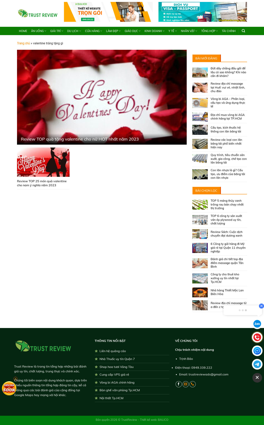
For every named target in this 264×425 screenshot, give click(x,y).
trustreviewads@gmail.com (208, 374)
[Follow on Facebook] (178, 384)
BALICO (163, 420)
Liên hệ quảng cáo (113, 351)
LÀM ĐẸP (112, 31)
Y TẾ (171, 31)
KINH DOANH (153, 31)
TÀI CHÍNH (229, 31)
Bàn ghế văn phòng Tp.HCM (120, 390)
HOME (23, 31)
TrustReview (129, 420)
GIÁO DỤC (131, 31)
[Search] (243, 31)
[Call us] (192, 384)
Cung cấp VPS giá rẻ (114, 374)
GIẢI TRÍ (55, 31)
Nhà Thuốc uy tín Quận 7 (117, 359)
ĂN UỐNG (37, 31)
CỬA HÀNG (92, 31)
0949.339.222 (201, 367)
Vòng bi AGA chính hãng (117, 382)
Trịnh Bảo (186, 359)
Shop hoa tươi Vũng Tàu (117, 367)
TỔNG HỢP (208, 31)
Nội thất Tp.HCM (111, 398)
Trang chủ (23, 43)
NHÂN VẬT (188, 31)
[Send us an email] (185, 384)
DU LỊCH (72, 31)
